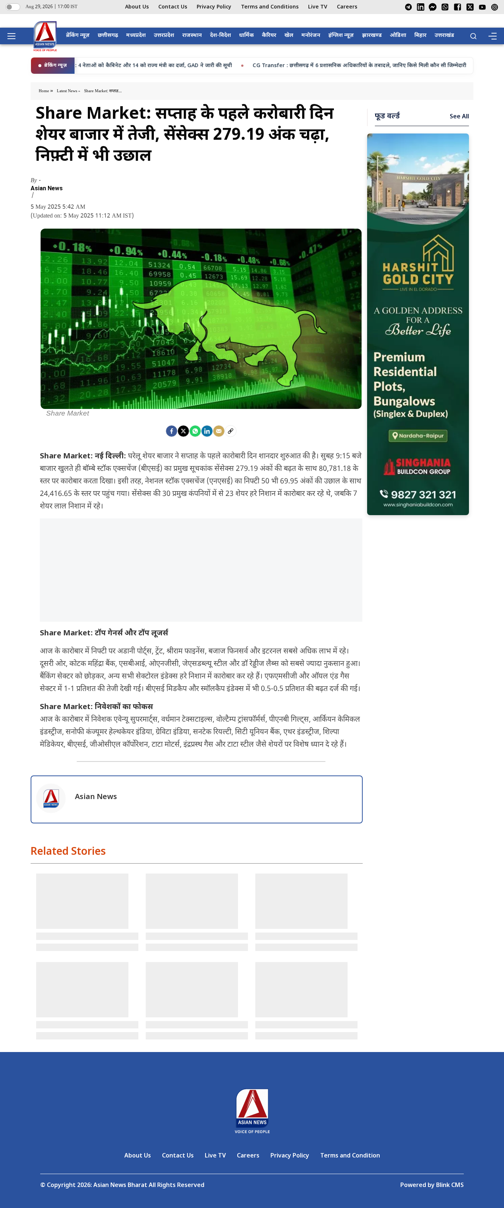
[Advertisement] (201, 570)
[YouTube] (482, 7)
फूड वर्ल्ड (387, 116)
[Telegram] (408, 7)
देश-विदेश (220, 35)
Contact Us (172, 7)
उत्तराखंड (444, 35)
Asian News (47, 188)
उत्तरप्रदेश (164, 35)
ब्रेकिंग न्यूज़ (78, 35)
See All (459, 117)
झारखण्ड (372, 35)
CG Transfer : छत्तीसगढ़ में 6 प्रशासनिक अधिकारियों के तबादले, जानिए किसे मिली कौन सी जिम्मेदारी (306, 65)
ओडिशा (398, 35)
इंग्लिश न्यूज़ (341, 35)
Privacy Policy (214, 7)
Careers (347, 7)
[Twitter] (183, 431)
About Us (137, 7)
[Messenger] (432, 7)
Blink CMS (450, 1186)
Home (44, 91)
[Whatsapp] (195, 431)
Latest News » (68, 91)
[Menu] (492, 36)
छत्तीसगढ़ (108, 35)
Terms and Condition (350, 1156)
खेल (288, 35)
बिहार (420, 35)
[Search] (473, 36)
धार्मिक (246, 35)
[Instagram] (494, 7)
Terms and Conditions (269, 7)
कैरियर (269, 35)
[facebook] (171, 431)
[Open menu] (14, 36)
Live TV (317, 7)
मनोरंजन (310, 35)
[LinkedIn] (420, 7)
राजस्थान (192, 35)
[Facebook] (457, 7)
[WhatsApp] (445, 7)
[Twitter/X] (470, 7)
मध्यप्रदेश (136, 35)
